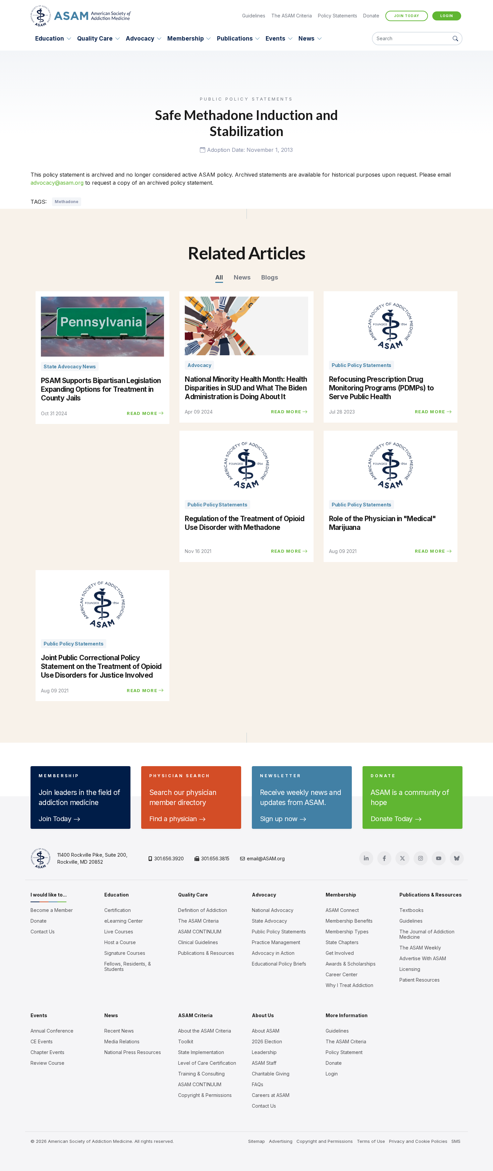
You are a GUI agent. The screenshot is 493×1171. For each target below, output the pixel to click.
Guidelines (253, 15)
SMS (455, 1141)
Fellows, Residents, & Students (127, 966)
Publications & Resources (206, 953)
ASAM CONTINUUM (199, 931)
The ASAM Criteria (291, 15)
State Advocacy (269, 921)
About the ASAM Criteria (204, 1031)
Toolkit (185, 1041)
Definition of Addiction (202, 910)
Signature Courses (124, 953)
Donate (371, 15)
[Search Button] (455, 39)
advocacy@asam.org (57, 182)
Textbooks (411, 910)
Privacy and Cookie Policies (418, 1141)
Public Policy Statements (279, 931)
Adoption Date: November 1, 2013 (249, 150)
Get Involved (340, 953)
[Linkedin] (366, 858)
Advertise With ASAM (422, 958)
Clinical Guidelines (198, 942)
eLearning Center (123, 921)
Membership (185, 38)
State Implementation (201, 1052)
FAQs (257, 1084)
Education (49, 38)
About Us (263, 1015)
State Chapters (342, 942)
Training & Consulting (201, 1073)
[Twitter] (402, 858)
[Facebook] (384, 858)
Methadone (66, 201)
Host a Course (120, 942)
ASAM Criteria (195, 1015)
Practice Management (276, 942)
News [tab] (242, 277)
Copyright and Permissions (324, 1141)
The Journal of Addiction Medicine (426, 934)
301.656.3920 (169, 858)
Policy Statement (344, 1052)
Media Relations (122, 1041)
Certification (117, 910)
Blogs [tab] (269, 277)
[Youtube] (439, 858)
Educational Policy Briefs (279, 964)
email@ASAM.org (266, 858)
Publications (235, 38)
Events (275, 38)
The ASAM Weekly (420, 947)
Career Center (342, 974)
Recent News (119, 1031)
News (306, 38)
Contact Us (43, 931)
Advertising (280, 1141)
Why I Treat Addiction (349, 985)
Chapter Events (47, 1052)
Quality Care (95, 38)
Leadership (264, 1052)
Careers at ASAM (270, 1095)
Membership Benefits (349, 921)
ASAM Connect (342, 910)
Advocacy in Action (273, 953)
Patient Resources (419, 980)
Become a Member (52, 910)
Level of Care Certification (207, 1063)
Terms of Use (371, 1141)
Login (446, 16)
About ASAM (265, 1031)
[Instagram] (421, 858)
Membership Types (347, 931)
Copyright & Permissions (205, 1095)
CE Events (42, 1041)
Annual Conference (52, 1031)
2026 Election (267, 1041)
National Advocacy (272, 910)
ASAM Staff (264, 1063)
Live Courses (118, 931)
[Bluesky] (457, 858)
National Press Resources (132, 1052)
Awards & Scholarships (351, 964)
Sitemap (256, 1141)
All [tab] (219, 277)
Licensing (409, 969)
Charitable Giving (270, 1073)
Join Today (406, 16)
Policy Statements (337, 15)
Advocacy (140, 38)
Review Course (47, 1063)
